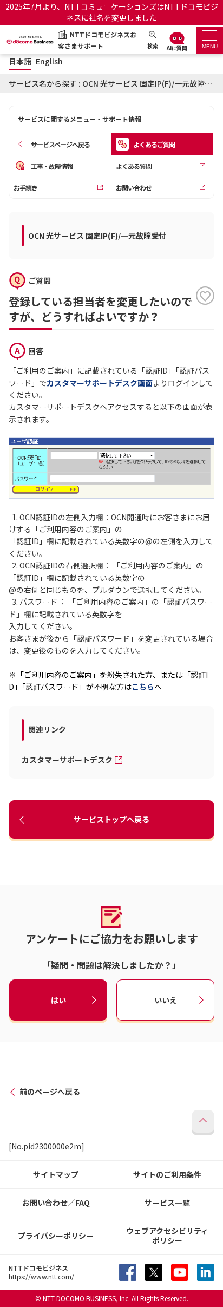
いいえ (165, 1000)
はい (58, 1000)
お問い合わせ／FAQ (56, 1202)
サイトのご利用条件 (167, 1174)
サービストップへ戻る (111, 819)
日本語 (20, 61)
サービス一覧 (167, 1202)
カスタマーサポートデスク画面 (100, 382)
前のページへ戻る (49, 1091)
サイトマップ (55, 1174)
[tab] (209, 40)
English (49, 61)
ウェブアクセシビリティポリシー (167, 1235)
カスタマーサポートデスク (67, 759)
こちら (143, 686)
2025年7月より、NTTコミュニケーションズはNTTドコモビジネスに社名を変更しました (111, 12)
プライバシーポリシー (56, 1235)
